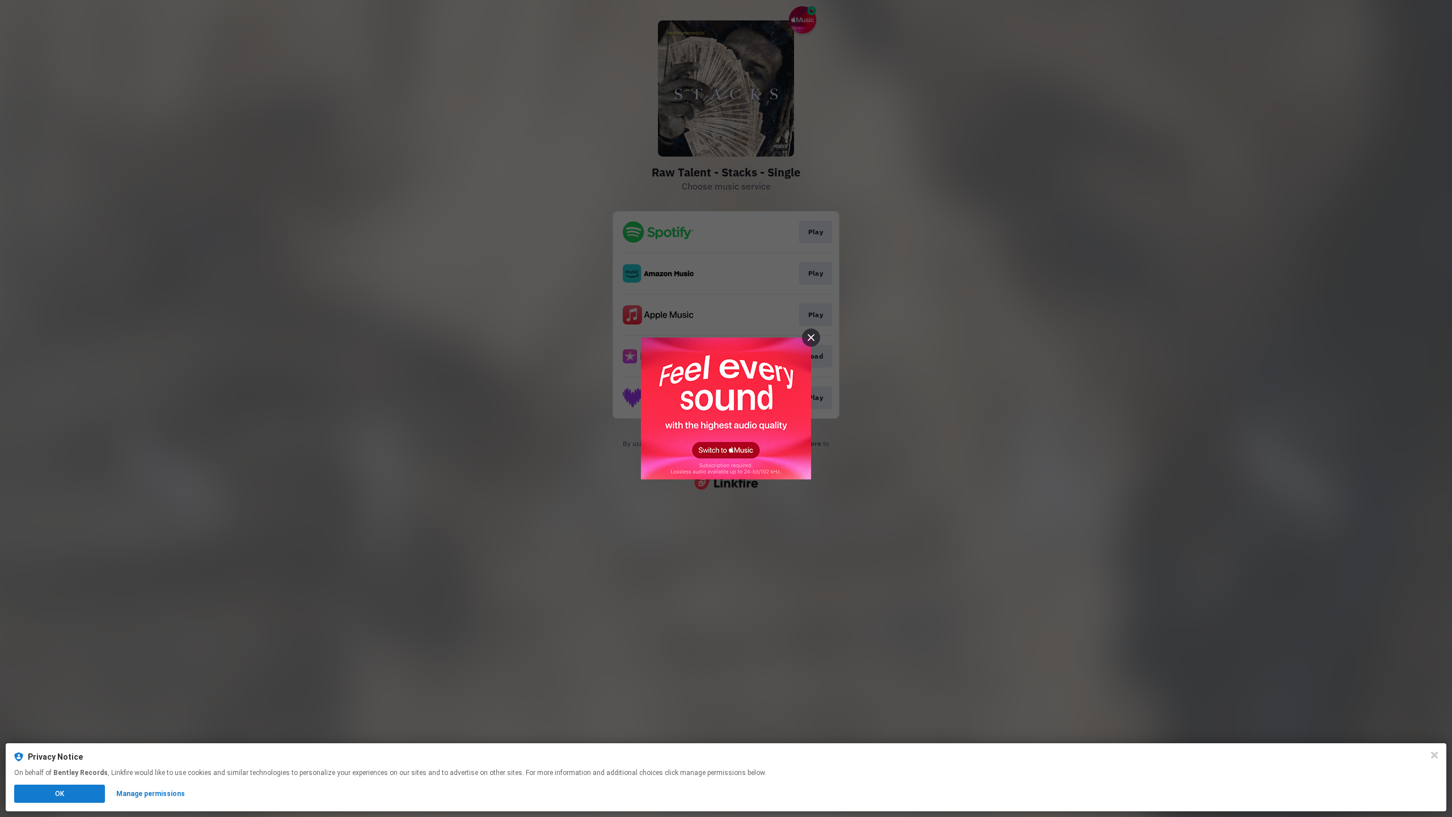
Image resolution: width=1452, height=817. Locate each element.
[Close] (1434, 755)
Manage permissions (150, 794)
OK (59, 794)
